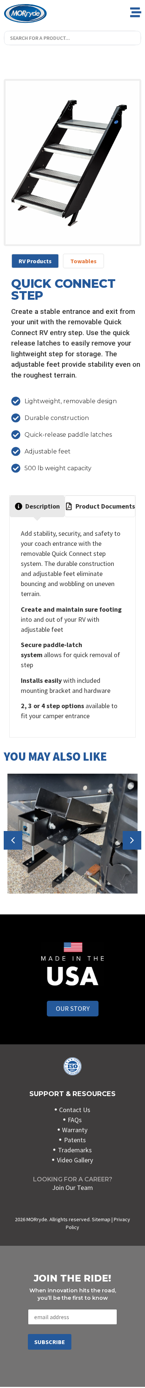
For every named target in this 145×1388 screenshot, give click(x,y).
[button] (132, 840)
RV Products (35, 261)
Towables (83, 261)
